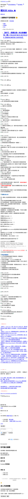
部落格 (5, 25)
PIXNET (6, 478)
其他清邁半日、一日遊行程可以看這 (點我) (11, 386)
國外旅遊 (11, 419)
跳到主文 (3, 14)
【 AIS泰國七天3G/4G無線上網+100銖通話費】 (12, 382)
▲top (2, 423)
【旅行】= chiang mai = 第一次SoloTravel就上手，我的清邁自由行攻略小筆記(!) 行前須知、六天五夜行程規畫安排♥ (14, 328)
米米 (2, 408)
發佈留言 (3, 434)
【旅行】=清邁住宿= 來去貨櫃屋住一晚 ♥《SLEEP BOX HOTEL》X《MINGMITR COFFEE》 (15, 35)
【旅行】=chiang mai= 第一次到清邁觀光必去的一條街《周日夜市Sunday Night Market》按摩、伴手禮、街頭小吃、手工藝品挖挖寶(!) (14, 351)
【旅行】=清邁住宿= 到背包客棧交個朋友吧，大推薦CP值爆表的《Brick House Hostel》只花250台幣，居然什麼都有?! (14, 343)
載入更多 (3, 426)
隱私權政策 (24, 478)
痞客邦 (8, 415)
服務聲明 (14, 480)
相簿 (4, 23)
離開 (8, 496)
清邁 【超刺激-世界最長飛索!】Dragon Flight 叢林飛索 (13, 381)
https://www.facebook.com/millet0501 (9, 393)
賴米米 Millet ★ (8, 10)
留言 (11, 415)
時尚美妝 (12, 21)
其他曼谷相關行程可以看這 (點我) (9, 388)
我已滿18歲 (3, 496)
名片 (4, 27)
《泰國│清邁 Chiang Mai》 (15, 421)
